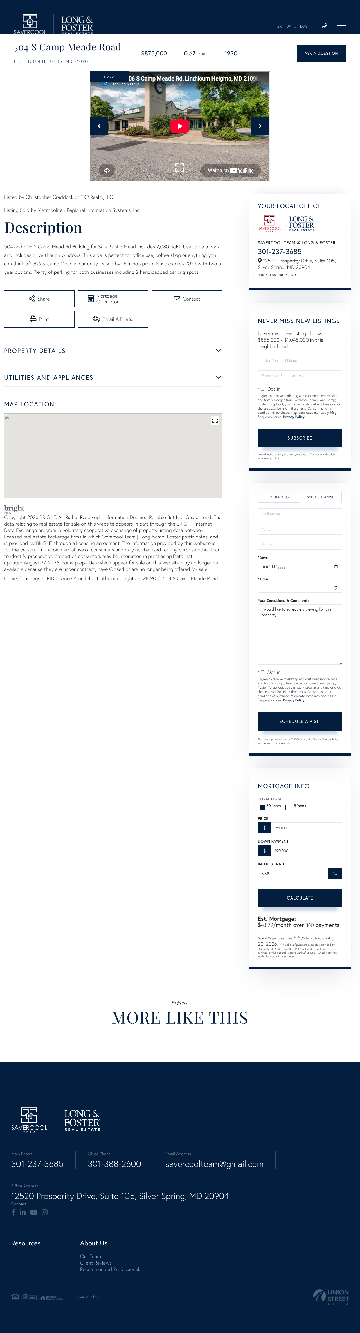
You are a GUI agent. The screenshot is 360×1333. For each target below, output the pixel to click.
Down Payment (273, 841)
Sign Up (284, 26)
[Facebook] (13, 1212)
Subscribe (299, 438)
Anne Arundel (75, 578)
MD (50, 578)
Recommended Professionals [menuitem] (110, 1269)
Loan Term (269, 799)
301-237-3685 (280, 251)
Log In (306, 26)
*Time (263, 579)
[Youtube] (33, 1212)
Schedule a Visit (321, 497)
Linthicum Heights (116, 578)
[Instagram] (45, 1212)
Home (10, 578)
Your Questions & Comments (284, 600)
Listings (32, 578)
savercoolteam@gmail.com (214, 1163)
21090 (149, 578)
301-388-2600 (114, 1163)
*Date (263, 557)
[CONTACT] (321, 53)
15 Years (299, 805)
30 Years (273, 805)
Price (263, 818)
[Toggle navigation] (342, 25)
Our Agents (288, 275)
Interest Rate (271, 864)
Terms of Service (273, 743)
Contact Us (267, 275)
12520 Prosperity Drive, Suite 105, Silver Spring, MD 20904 (120, 1195)
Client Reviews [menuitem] (96, 1262)
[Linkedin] (23, 1212)
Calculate (300, 898)
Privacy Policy (293, 417)
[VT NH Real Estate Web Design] (331, 1297)
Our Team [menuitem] (90, 1256)
